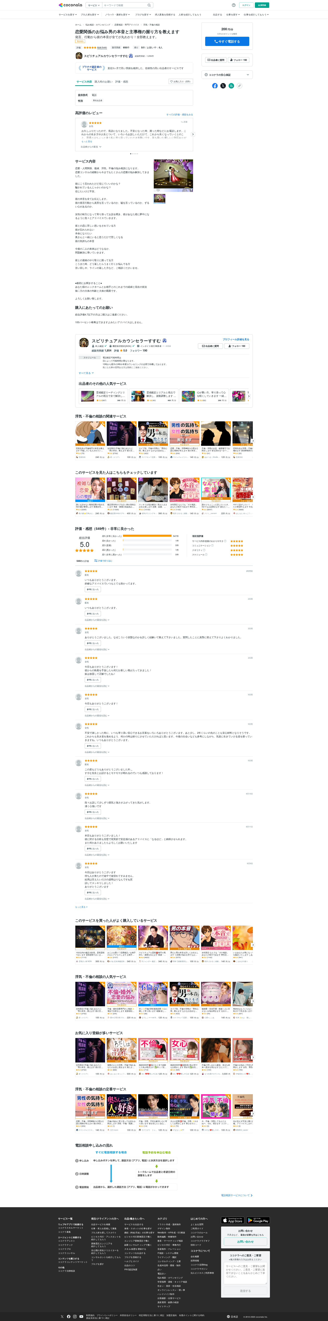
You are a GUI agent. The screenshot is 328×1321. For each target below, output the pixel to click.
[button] (227, 75)
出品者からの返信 (90, 146)
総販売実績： (144, 56)
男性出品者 (97, 100)
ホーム (78, 24)
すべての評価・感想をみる (179, 114)
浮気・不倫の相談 (151, 24)
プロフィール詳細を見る (236, 339)
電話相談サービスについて (235, 1195)
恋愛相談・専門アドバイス (126, 24)
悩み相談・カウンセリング (98, 24)
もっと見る (86, 141)
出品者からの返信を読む (96, 619)
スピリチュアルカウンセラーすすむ (126, 340)
